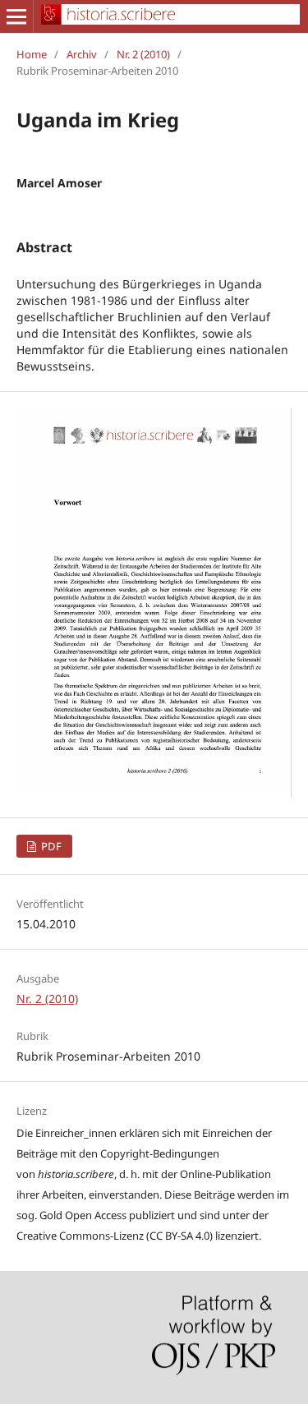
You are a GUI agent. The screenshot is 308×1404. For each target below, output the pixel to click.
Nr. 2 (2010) (143, 54)
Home (31, 54)
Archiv (82, 54)
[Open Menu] (16, 16)
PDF (50, 846)
